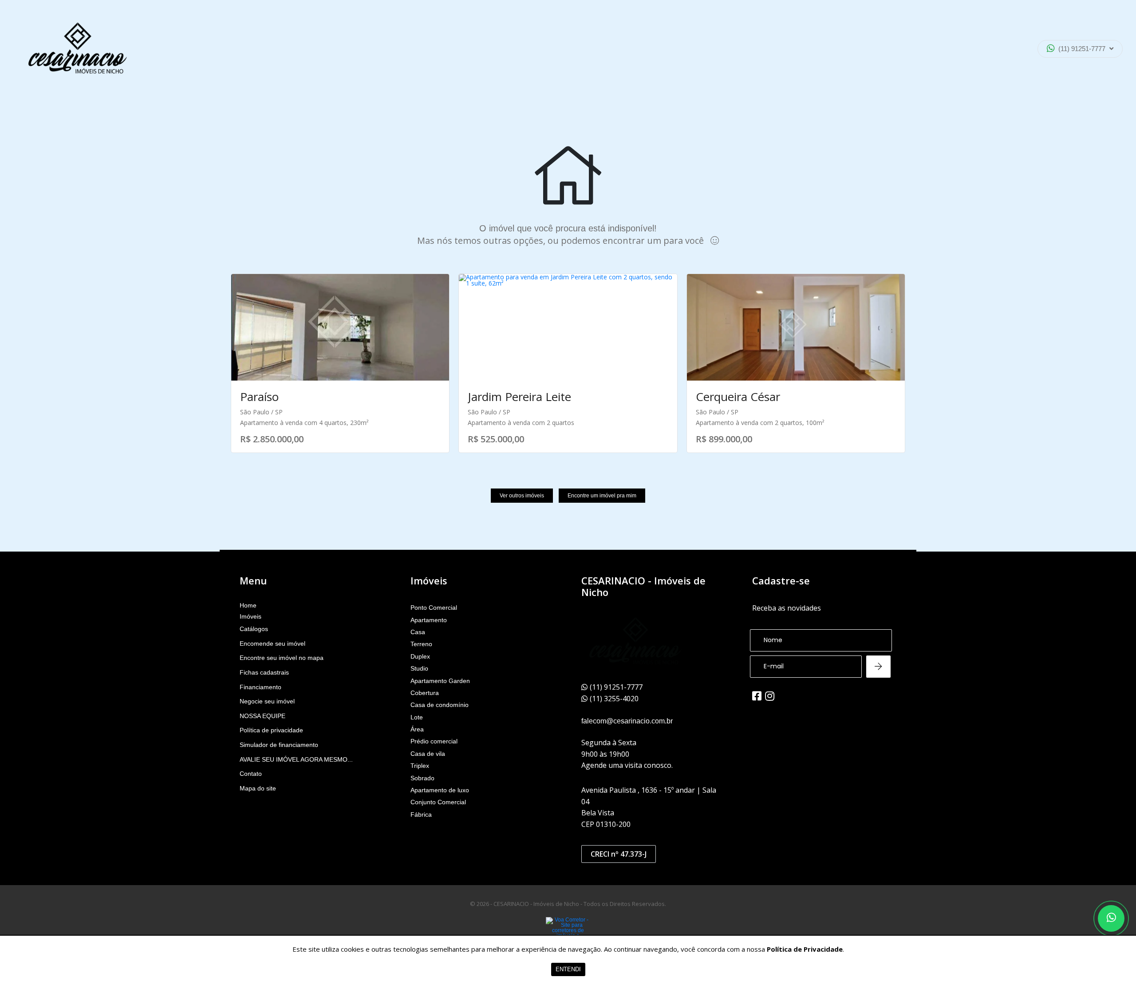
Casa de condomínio (439, 704)
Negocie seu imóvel (267, 701)
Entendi (568, 969)
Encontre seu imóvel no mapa (281, 657)
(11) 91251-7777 (1082, 48)
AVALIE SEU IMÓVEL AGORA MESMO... (296, 759)
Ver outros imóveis (522, 495)
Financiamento (260, 687)
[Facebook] (756, 696)
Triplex (419, 765)
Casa (417, 631)
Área (417, 729)
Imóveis (250, 616)
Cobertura (424, 692)
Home (248, 605)
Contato (251, 773)
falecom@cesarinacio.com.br (627, 721)
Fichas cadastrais (264, 672)
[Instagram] (769, 696)
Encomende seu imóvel (272, 643)
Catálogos (254, 628)
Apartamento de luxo (439, 790)
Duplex (420, 656)
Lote (416, 717)
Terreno (421, 643)
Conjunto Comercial (438, 802)
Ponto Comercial (433, 607)
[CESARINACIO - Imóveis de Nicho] (77, 48)
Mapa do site (258, 788)
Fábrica (421, 814)
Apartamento (428, 620)
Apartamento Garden (440, 680)
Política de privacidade (271, 730)
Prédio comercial (434, 741)
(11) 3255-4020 (1073, 73)
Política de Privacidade (805, 949)
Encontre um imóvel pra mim (602, 495)
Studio (419, 668)
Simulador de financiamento (279, 744)
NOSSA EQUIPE (262, 715)
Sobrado (422, 778)
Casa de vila (427, 753)
